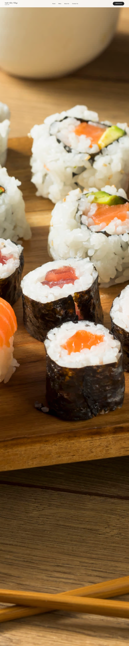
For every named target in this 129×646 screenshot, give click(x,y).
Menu (59, 3)
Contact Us (75, 3)
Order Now (118, 3)
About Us (66, 3)
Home (53, 3)
